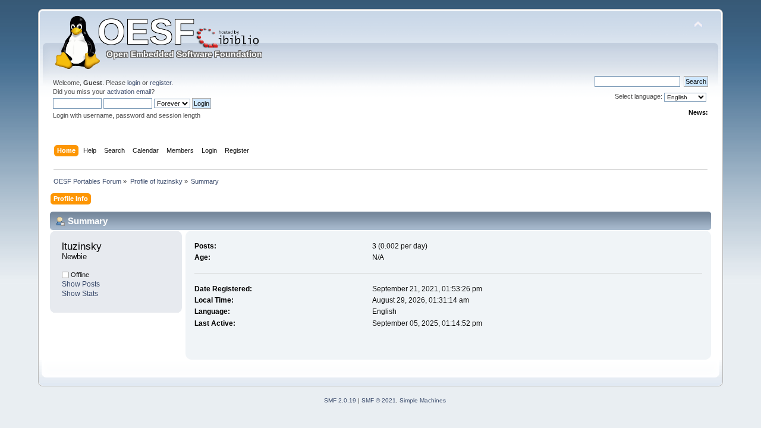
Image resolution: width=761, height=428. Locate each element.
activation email (129, 91)
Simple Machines (423, 400)
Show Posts (81, 284)
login (133, 82)
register (160, 82)
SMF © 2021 (378, 400)
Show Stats (80, 293)
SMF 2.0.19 (340, 400)
